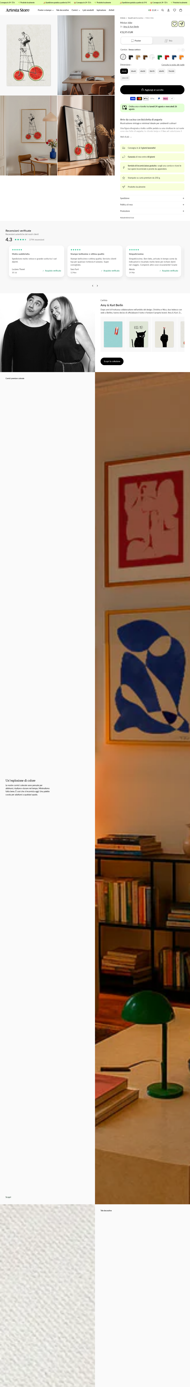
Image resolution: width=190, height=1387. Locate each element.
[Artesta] (20, 10)
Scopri (8, 1197)
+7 (172, 98)
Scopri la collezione (112, 361)
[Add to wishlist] (174, 24)
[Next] (97, 286)
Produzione (125, 211)
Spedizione (124, 198)
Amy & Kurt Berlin (131, 26)
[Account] (168, 10)
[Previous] (92, 286)
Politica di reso (126, 204)
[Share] (181, 24)
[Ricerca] (163, 10)
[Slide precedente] (179, 50)
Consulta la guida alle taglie (172, 65)
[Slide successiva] (182, 50)
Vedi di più (124, 137)
